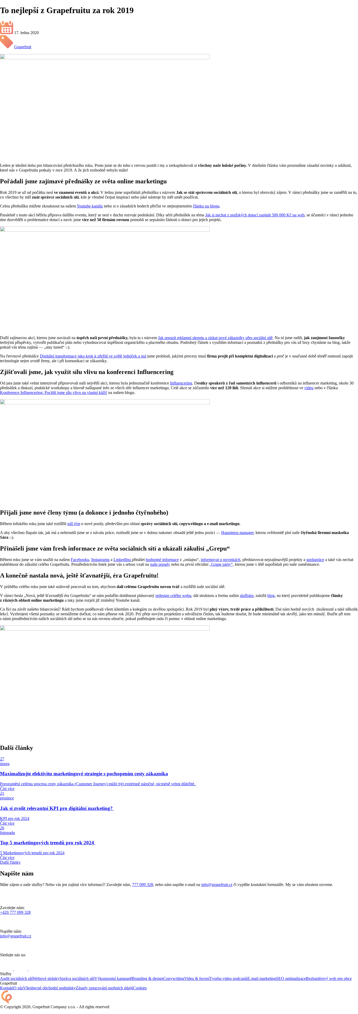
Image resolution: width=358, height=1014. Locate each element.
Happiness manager (237, 532)
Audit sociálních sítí (16, 978)
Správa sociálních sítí (76, 978)
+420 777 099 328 (15, 912)
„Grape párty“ (221, 564)
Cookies (140, 988)
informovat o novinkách (220, 559)
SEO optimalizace (291, 978)
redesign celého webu (173, 595)
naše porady (160, 564)
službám (246, 595)
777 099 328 (142, 884)
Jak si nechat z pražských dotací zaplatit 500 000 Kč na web (255, 215)
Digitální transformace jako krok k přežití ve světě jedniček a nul (93, 356)
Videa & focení (196, 978)
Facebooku (80, 559)
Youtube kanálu (90, 206)
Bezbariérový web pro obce (329, 978)
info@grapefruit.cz (216, 884)
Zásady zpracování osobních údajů (104, 988)
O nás (18, 988)
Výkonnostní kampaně (113, 978)
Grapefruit (22, 47)
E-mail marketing (261, 978)
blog (271, 595)
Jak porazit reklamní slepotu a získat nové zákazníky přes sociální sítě (215, 337)
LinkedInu (122, 559)
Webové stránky (46, 978)
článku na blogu (206, 206)
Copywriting (173, 978)
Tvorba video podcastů (228, 978)
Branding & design (147, 978)
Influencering (181, 383)
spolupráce (315, 559)
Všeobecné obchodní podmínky (49, 988)
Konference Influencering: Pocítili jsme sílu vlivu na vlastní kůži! (53, 392)
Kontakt (6, 988)
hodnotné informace (162, 559)
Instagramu (100, 559)
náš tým (73, 523)
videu (308, 388)
